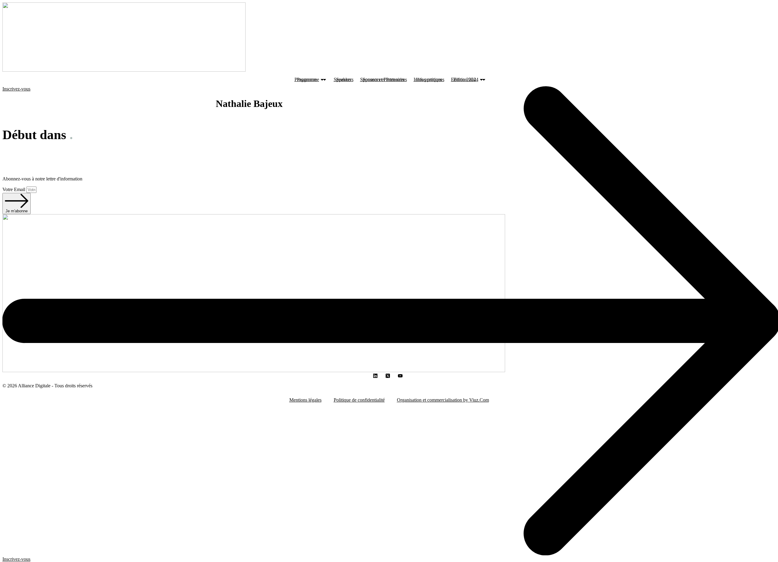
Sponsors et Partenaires (385, 79)
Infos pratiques (430, 79)
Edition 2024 (465, 79)
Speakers (344, 79)
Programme (308, 79)
